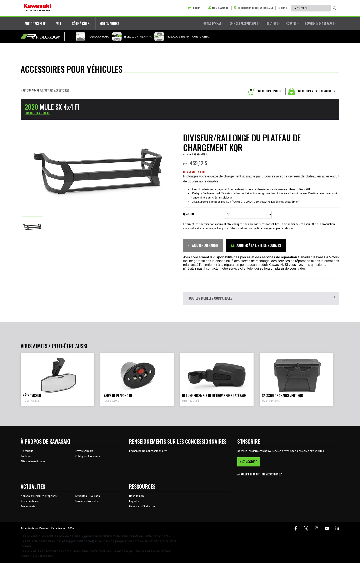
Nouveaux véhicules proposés (39, 496)
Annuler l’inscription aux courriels (259, 474)
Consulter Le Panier (265, 91)
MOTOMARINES (110, 23)
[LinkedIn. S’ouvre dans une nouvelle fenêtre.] (337, 528)
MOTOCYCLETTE (35, 23)
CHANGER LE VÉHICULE (37, 113)
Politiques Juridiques (87, 456)
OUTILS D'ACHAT (212, 23)
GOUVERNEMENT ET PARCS (320, 23)
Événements (28, 506)
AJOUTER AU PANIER (204, 245)
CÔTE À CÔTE (81, 23)
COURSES (291, 23)
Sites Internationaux (33, 461)
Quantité (188, 214)
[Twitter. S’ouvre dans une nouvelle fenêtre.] (306, 528)
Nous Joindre (137, 496)
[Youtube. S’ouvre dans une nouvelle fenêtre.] (327, 528)
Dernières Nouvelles (87, 501)
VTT (59, 23)
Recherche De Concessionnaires (148, 450)
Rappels (134, 501)
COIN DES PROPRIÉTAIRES (244, 23)
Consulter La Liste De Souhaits (315, 91)
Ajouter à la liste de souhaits (258, 245)
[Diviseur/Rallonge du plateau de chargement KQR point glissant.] (32, 226)
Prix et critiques (30, 501)
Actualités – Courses (87, 496)
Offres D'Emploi (84, 450)
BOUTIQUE (272, 23)
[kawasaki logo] (37, 8)
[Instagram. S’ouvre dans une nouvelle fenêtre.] (316, 528)
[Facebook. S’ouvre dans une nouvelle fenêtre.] (296, 528)
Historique (27, 450)
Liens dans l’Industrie (142, 506)
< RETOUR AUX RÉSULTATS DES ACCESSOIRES (45, 90)
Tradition (26, 456)
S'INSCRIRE (249, 461)
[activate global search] (334, 8)
